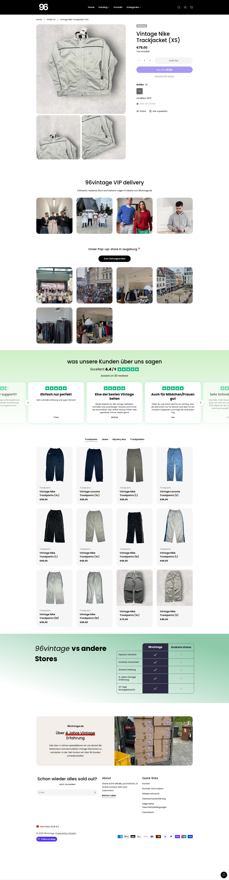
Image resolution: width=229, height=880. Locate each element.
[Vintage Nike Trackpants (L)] (134, 465)
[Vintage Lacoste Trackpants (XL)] (94, 465)
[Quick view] (68, 453)
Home (39, 19)
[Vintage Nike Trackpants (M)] (134, 526)
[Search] (179, 7)
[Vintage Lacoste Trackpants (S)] (175, 465)
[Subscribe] (95, 792)
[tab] (91, 440)
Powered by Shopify (65, 833)
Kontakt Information (152, 788)
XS (140, 92)
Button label (109, 795)
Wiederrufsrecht (150, 793)
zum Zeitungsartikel (114, 258)
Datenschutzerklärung (154, 798)
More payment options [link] (164, 76)
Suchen (146, 783)
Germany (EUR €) (49, 826)
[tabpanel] (114, 537)
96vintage (49, 833)
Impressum (148, 812)
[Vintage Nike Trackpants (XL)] (54, 465)
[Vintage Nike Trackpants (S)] (175, 588)
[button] (28, 402)
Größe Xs (51, 19)
